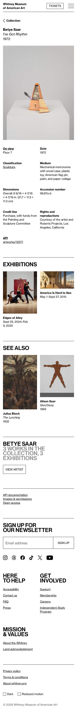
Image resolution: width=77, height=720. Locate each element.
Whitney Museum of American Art (15, 6)
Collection (13, 20)
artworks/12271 (13, 242)
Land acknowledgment (18, 649)
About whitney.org (15, 683)
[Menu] (71, 6)
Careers (45, 601)
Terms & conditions (15, 677)
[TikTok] (31, 557)
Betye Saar (12, 29)
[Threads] (14, 557)
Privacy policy (12, 671)
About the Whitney (15, 643)
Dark (10, 694)
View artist (14, 469)
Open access (11, 502)
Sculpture (9, 167)
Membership (48, 595)
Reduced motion (32, 694)
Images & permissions (17, 498)
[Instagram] (5, 557)
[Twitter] (40, 557)
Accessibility (11, 589)
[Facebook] (22, 557)
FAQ (5, 601)
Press (7, 607)
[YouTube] (49, 557)
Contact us (10, 595)
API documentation (15, 495)
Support (45, 589)
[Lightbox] (38, 93)
